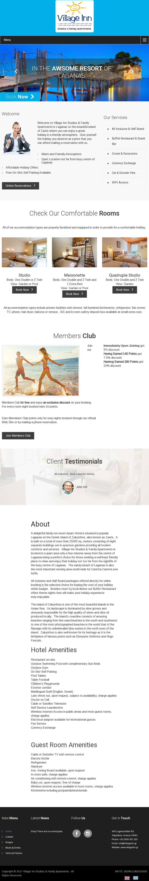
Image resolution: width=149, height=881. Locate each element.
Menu (7, 39)
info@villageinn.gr (128, 843)
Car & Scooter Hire (123, 173)
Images (9, 842)
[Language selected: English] (133, 878)
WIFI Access (120, 182)
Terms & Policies (13, 853)
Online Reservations (19, 185)
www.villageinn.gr (129, 847)
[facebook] (77, 833)
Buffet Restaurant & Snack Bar (128, 141)
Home (8, 831)
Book (17, 97)
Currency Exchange (124, 163)
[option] (136, 878)
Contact (9, 837)
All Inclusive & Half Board (128, 129)
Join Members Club (18, 435)
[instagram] (88, 833)
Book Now (23, 289)
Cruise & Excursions (124, 153)
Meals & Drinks (13, 847)
